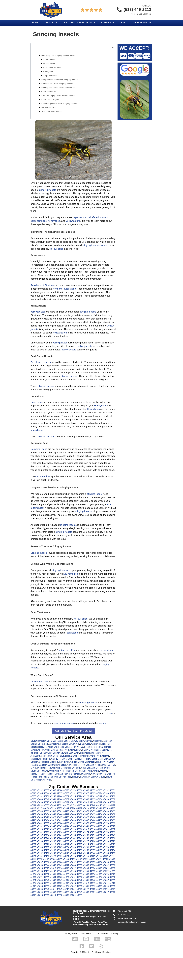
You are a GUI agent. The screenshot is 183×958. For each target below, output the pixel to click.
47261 (40, 796)
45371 (99, 823)
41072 (33, 877)
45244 (59, 838)
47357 (92, 790)
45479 (86, 811)
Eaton (76, 753)
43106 (73, 871)
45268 (33, 835)
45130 (46, 856)
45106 (53, 859)
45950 (59, 808)
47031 (33, 802)
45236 (112, 838)
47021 (73, 802)
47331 (73, 793)
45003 (99, 868)
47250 (46, 796)
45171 (112, 847)
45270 (106, 832)
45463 (112, 811)
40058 (46, 892)
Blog (123, 23)
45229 (73, 841)
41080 (86, 874)
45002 (106, 868)
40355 (33, 889)
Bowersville (74, 744)
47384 (59, 790)
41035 (112, 880)
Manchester (58, 741)
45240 (86, 838)
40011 (46, 895)
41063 (59, 877)
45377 (92, 823)
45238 (99, 838)
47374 (73, 790)
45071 (99, 859)
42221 (79, 871)
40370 (99, 886)
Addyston (47, 780)
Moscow (81, 765)
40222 (86, 889)
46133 (106, 805)
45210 (112, 844)
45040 (73, 865)
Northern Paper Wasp (64, 288)
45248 (33, 838)
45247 (40, 838)
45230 (66, 841)
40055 (66, 892)
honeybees (54, 221)
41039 (99, 880)
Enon (49, 741)
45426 (66, 817)
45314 (92, 829)
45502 (53, 811)
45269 (112, 832)
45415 (40, 820)
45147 (59, 853)
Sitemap (114, 934)
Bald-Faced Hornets (52, 68)
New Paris (107, 744)
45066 (46, 862)
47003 (53, 805)
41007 (46, 886)
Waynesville (95, 756)
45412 (59, 820)
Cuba (55, 756)
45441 (66, 814)
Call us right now (39, 681)
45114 (99, 856)
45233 (46, 841)
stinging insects (88, 311)
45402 (33, 823)
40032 (99, 892)
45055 (92, 862)
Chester (56, 753)
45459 (33, 814)
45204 (66, 847)
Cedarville (97, 741)
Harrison (76, 774)
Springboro (44, 762)
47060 (33, 799)
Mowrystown (75, 750)
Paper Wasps (49, 60)
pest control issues (64, 723)
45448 (59, 814)
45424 (73, 817)
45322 (53, 829)
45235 (33, 841)
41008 (40, 886)
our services (106, 650)
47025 (46, 802)
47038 (73, 799)
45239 (92, 838)
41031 (46, 883)
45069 (112, 859)
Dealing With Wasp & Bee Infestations (58, 88)
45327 (112, 826)
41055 (92, 877)
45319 (73, 829)
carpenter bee (42, 476)
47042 (46, 799)
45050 (40, 865)
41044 (66, 880)
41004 (66, 886)
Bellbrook (34, 753)
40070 (112, 889)
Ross (69, 777)
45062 (73, 862)
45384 (59, 823)
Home (35, 23)
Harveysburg (64, 756)
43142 (53, 871)
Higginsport (85, 753)
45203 (73, 847)
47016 (106, 802)
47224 (79, 796)
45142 (79, 853)
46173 (66, 805)
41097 (106, 871)
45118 (86, 856)
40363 (112, 886)
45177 (92, 847)
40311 (53, 889)
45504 (40, 811)
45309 (106, 829)
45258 (66, 835)
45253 (86, 835)
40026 (112, 892)
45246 (46, 838)
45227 (86, 841)
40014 (53, 895)
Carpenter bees (38, 449)
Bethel (63, 765)
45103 (66, 859)
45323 (46, 829)
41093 (40, 874)
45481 (79, 811)
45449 (53, 814)
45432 (112, 814)
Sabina (33, 744)
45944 (66, 808)
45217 (66, 844)
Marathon (43, 765)
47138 (112, 796)
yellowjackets (73, 221)
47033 (106, 799)
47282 (112, 793)
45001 (112, 868)
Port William (78, 747)
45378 (86, 823)
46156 (73, 805)
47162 (92, 796)
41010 (33, 886)
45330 (106, 826)
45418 (106, 817)
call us (108, 713)
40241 (79, 889)
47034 (99, 799)
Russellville (64, 750)
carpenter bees (38, 221)
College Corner (77, 762)
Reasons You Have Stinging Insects (57, 84)
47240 (59, 796)
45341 (86, 826)
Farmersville (83, 756)
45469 (106, 811)
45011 (79, 868)
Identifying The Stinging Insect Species (58, 56)
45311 (99, 829)
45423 (79, 817)
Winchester (59, 747)
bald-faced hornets (98, 217)
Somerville (72, 765)
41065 (46, 877)
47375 (66, 790)
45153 (33, 853)
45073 (92, 859)
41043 (73, 880)
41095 (112, 871)
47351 (112, 790)
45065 (53, 862)
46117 (33, 808)
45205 (59, 847)
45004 (92, 868)
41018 (73, 883)
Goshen (99, 768)
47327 (86, 793)
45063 (66, 862)
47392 (40, 790)
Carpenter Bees (50, 76)
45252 (92, 835)
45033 (99, 865)
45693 (86, 808)
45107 (46, 859)
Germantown (109, 759)
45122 (59, 856)
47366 (79, 790)
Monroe (78, 771)
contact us (72, 632)
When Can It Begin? (50, 100)
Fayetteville (64, 762)
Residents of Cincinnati (42, 285)
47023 (59, 802)
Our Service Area (48, 108)
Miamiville (85, 774)
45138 (99, 853)
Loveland (59, 774)
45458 (40, 814)
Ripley (98, 747)
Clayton (68, 747)
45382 (73, 823)
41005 (59, 886)
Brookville (106, 747)
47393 (33, 790)
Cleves (102, 777)
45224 (106, 841)
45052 (112, 862)
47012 (112, 802)
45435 (92, 814)
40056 (53, 892)
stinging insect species (94, 245)
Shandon (111, 774)
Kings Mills (87, 771)
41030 (53, 883)
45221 (40, 844)
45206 (53, 847)
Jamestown (54, 744)
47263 (33, 796)
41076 (92, 874)
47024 (53, 802)
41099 (92, 871)
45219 (53, 844)
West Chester (60, 777)
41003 (79, 886)
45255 (73, 835)
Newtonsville (54, 768)
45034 (92, 865)
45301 (40, 832)
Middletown (42, 768)
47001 (59, 805)
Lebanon (90, 765)
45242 (73, 838)
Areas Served (140, 23)
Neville (99, 762)
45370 (106, 823)
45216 (73, 844)
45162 (66, 850)
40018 (40, 895)
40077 (99, 889)
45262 (59, 835)
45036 (86, 865)
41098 (99, 871)
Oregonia (54, 762)
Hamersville (78, 759)
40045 (79, 892)
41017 (79, 883)
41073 (112, 874)
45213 (92, 844)
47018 (92, 802)
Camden (34, 762)
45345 (59, 826)
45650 (99, 808)
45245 (53, 838)
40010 (59, 895)
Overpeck (76, 768)
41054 (99, 877)
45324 (40, 829)
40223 (92, 889)
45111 (33, 859)
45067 (40, 862)
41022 (59, 883)
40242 (73, 889)
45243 (66, 838)
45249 (112, 835)
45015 (53, 868)
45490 (66, 811)
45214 (86, 844)
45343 (73, 826)
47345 (40, 793)
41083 (73, 874)
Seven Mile (35, 771)
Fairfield (83, 777)
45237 (106, 838)
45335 (99, 826)
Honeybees (48, 72)
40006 (73, 895)
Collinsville (66, 768)
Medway (74, 741)
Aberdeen (107, 741)
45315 (86, 829)
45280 (66, 832)
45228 (79, 841)
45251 (99, 835)
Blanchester (90, 762)
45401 (40, 823)
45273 (92, 832)
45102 (79, 859)
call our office (56, 248)
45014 (59, 868)
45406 (92, 820)
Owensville (54, 771)
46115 (39, 808)
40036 (86, 892)
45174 (106, 847)
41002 (73, 886)
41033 (40, 883)
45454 (46, 814)
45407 (86, 820)
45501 (59, 811)
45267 (40, 835)
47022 (66, 802)
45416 (33, 820)
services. (104, 723)
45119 (79, 856)
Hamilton (68, 774)
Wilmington (96, 750)
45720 (72, 808)
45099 (86, 859)
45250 (106, 835)
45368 (33, 826)
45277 (73, 832)
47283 (106, 793)
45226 (92, 841)
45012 (73, 868)
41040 (92, 880)
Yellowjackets (49, 64)
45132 (33, 856)
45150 (46, 853)
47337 (59, 793)
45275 (79, 832)
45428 (53, 817)
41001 (86, 886)
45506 (112, 808)
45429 (46, 817)
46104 (46, 808)
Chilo (100, 759)
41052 (112, 877)
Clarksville (56, 759)
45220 (46, 844)
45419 (99, 817)
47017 (99, 802)
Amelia (96, 771)
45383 (66, 823)
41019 (66, 883)
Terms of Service (87, 934)
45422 (86, 817)
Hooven (75, 777)
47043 (40, 799)
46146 (99, 805)
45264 (46, 835)
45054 (99, 862)
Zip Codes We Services (51, 112)
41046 (53, 880)
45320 (66, 829)
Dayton (74, 756)
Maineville (35, 774)
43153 (40, 871)
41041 (86, 880)
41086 (59, 874)
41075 (99, 874)
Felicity (88, 759)
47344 (46, 793)
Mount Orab (67, 759)
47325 (92, 793)
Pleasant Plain (108, 765)
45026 (33, 868)
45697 (79, 808)
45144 (86, 853)
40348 (46, 889)
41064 (53, 877)
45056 (86, 862)
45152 (40, 853)
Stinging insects (47, 190)
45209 (33, 847)
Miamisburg (35, 759)
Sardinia (86, 750)
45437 (86, 814)
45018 (40, 868)
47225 (73, 796)
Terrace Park (36, 777)
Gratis (94, 759)
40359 (106, 886)
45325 (33, 829)
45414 (46, 820)
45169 (33, 850)
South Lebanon (88, 768)
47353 (99, 790)
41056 (79, 877)
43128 (66, 871)
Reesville (42, 747)
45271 (99, 832)
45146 (66, 853)
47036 (86, 799)
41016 (86, 883)
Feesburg (46, 759)
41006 (53, 886)
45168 (40, 850)
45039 (79, 865)
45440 (73, 814)
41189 (86, 871)
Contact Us (107, 23)
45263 (53, 835)
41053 (106, 877)
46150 (86, 805)
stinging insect (94, 494)
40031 (92, 892)
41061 (73, 877)
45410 (66, 820)
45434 (99, 814)
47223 (86, 796)
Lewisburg (35, 750)
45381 (79, 823)
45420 (92, 817)
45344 (66, 826)
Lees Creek (89, 747)
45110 (39, 859)
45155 (106, 850)
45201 (86, 847)
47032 (112, 799)
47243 (53, 796)
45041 (66, 865)
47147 (99, 796)
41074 (106, 874)
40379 (92, 886)
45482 (73, 811)
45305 (33, 832)
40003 (79, 895)
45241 (79, 838)
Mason (44, 774)
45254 (79, 835)
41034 (33, 883)
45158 (86, 850)
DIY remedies (70, 573)
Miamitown (93, 777)
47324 (99, 793)
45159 (79, 850)
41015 (92, 883)
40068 (33, 892)
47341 (53, 793)
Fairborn (64, 744)
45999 (53, 808)
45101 (72, 859)
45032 (106, 865)
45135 (106, 853)
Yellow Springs (85, 741)
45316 (79, 829)
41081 (79, 874)
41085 (66, 874)
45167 (46, 850)
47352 (106, 790)
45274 (86, 832)
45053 (106, 862)
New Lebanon (67, 753)
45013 (66, 868)
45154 (112, 850)
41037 (106, 880)
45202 (79, 847)
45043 (53, 865)
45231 (59, 841)
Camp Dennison (98, 774)
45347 (53, 826)
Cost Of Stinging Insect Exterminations (58, 96)
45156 (99, 850)
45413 (53, 820)
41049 (40, 880)
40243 (66, 889)
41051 (33, 880)
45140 (92, 853)
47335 (66, 793)
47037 (79, 799)
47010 (40, 805)
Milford (51, 774)
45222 (33, 844)
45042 (59, 865)
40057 (59, 892)
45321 (59, 829)
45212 (99, 844)
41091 (53, 874)
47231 (66, 796)
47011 (33, 805)
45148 (53, 853)
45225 (99, 841)
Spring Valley (46, 753)
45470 (99, 811)
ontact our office (67, 650)
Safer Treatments (48, 92)
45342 (79, 826)
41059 (86, 877)
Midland (105, 756)
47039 (66, 799)
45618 (105, 808)
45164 (59, 850)
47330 (79, 793)
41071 (40, 877)
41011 (106, 883)
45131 (40, 856)
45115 (92, 856)
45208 (40, 847)
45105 (59, 859)
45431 (33, 817)
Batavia (44, 771)
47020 (79, 802)
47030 (40, 802)
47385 (53, 790)
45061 (79, 862)
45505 (33, 811)
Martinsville (107, 750)
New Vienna (46, 750)
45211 (106, 844)
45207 (46, 847)
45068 (33, 862)
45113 (105, 856)
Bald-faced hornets (40, 362)
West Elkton (108, 762)
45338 (92, 826)
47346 (33, 793)
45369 (112, 823)
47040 (59, 799)
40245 (59, 889)
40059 (40, 892)
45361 (40, 826)
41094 (33, 874)
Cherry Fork (43, 744)
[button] (113, 47)
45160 (73, 850)
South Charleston (38, 741)
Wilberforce (96, 744)
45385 (53, 823)
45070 (105, 859)
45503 (46, 811)
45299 (46, 832)
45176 (99, 847)
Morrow (98, 765)
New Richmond (67, 771)
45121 (66, 856)
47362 (86, 790)
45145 (73, 853)
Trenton (107, 768)
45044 (46, 865)
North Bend (48, 777)
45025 (46, 868)
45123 (53, 856)
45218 (59, 844)
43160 (33, 871)
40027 (106, 892)
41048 (46, 880)
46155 (79, 805)
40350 (40, 889)
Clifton (67, 741)
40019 (33, 895)
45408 (79, 820)
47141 (106, 796)
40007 (66, 895)
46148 (92, 805)
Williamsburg (54, 765)
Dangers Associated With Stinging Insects (59, 80)
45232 (53, 841)
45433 (106, 814)
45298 (53, 832)
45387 (46, 823)
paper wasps (79, 217)
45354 (46, 826)
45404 (106, 820)
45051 (33, 865)
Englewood (85, 744)
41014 (99, 883)
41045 (59, 880)
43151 (46, 871)
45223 (112, 841)
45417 (112, 817)
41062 (66, 877)
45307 (112, 829)
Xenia (50, 747)
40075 (106, 889)
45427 (59, 817)
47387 (46, 790)
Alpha (55, 750)
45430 (40, 817)
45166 (53, 850)
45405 (99, 820)
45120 (73, 856)
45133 (112, 853)
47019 (86, 802)
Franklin (34, 765)
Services (49, 23)
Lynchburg (96, 753)
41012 (112, 883)
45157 (92, 850)
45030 (112, 865)
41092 (46, 874)
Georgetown (46, 756)
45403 (112, 820)
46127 (112, 805)
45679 (92, 808)
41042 (79, 880)
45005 (86, 868)
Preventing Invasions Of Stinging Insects (59, 104)
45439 (79, 814)
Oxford (33, 768)
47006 (46, 805)
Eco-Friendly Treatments (78, 23)
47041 (53, 799)
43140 (59, 871)
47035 (92, 799)
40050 (73, 892)
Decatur (33, 747)
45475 (92, 811)
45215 (79, 844)
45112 (112, 856)
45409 (73, 820)
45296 (59, 832)
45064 (59, 862)
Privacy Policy (71, 934)
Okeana (103, 771)
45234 (40, 841)
